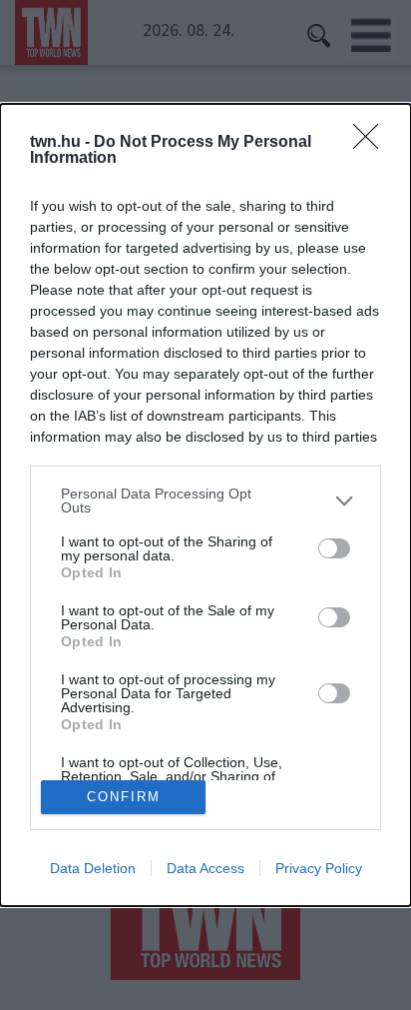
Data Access (205, 868)
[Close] (372, 143)
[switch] (334, 548)
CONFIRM (124, 796)
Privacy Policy (318, 868)
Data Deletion (93, 868)
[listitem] (205, 500)
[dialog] (205, 504)
